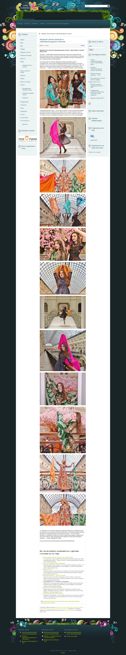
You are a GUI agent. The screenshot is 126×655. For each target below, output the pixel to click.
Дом (21, 46)
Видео (22, 39)
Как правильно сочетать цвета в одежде (98, 78)
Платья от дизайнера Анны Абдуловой (54, 563)
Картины (24, 124)
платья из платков (50, 603)
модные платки (64, 601)
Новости (72, 607)
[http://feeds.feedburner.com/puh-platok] (98, 136)
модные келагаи (54, 601)
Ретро (48, 608)
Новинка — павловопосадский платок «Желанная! (96, 69)
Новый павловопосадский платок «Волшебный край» (97, 62)
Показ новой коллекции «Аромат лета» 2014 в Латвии (58, 557)
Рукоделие (23, 111)
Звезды (22, 49)
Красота (22, 58)
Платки (45, 608)
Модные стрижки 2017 (97, 98)
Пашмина (25, 97)
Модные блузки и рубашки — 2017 (96, 74)
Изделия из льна (25, 52)
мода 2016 (47, 601)
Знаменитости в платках (27, 19)
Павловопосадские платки (28, 93)
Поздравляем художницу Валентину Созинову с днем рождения (97, 93)
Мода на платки (47, 569)
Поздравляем (24, 102)
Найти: (90, 46)
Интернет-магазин (26, 55)
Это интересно (64, 608)
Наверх (63, 652)
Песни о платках (25, 81)
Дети (21, 42)
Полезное (23, 105)
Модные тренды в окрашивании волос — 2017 (97, 85)
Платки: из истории (71, 636)
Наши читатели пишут (25, 71)
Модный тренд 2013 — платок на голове (54, 575)
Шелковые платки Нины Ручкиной (52, 587)
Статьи (52, 608)
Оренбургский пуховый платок (27, 89)
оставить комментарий (69, 610)
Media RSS (94, 140)
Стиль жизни (57, 608)
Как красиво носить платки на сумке (53, 593)
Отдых (22, 78)
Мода (18, 19)
